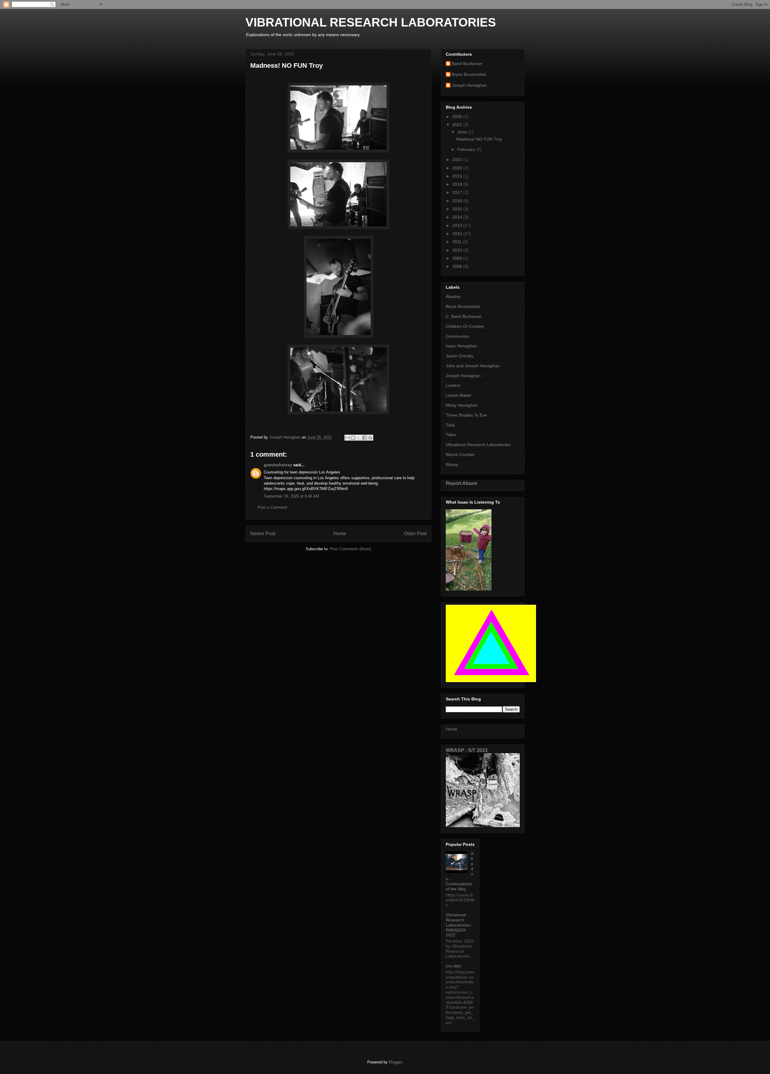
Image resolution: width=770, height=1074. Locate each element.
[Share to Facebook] (365, 438)
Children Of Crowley (465, 326)
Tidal (450, 425)
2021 (457, 159)
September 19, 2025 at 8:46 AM (291, 496)
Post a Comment (272, 507)
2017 (457, 192)
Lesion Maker (459, 395)
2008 (457, 266)
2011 (457, 241)
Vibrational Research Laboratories (478, 444)
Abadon (453, 296)
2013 (457, 225)
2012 (457, 233)
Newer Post (262, 533)
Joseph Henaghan (469, 85)
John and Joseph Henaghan (473, 365)
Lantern (453, 385)
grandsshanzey (278, 465)
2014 (457, 217)
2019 (457, 176)
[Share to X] (359, 438)
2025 (457, 116)
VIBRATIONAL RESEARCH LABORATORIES (370, 22)
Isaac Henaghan (461, 345)
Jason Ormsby (459, 355)
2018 (457, 184)
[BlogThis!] (353, 438)
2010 (457, 250)
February (466, 149)
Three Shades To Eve (466, 415)
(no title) (453, 966)
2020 (457, 168)
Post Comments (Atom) (350, 549)
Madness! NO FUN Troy (479, 139)
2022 (457, 124)
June (462, 131)
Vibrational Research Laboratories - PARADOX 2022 (459, 924)
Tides (451, 434)
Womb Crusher (460, 454)
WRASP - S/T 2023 (467, 750)
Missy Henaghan (462, 405)
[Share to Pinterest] (370, 438)
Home (339, 533)
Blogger (395, 1062)
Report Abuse (461, 483)
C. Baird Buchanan (464, 316)
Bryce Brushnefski (469, 74)
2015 (457, 208)
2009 (457, 258)
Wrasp (452, 464)
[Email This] (347, 438)
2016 (457, 200)
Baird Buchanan (467, 63)
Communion (457, 336)
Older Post (415, 533)
